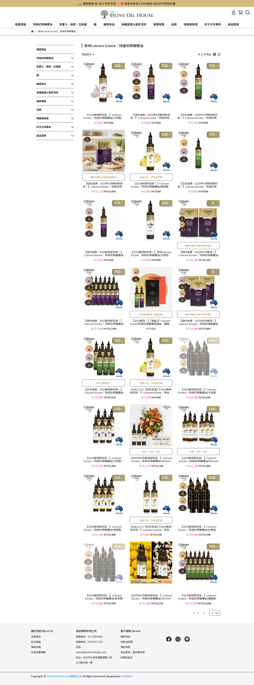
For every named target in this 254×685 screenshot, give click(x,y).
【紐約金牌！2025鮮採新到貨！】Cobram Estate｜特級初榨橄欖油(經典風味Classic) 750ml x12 (103, 322)
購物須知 (125, 636)
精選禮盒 (20, 24)
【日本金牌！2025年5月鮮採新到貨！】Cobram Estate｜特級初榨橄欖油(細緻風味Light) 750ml (198, 116)
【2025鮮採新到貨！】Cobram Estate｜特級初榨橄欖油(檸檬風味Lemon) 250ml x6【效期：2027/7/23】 (103, 528)
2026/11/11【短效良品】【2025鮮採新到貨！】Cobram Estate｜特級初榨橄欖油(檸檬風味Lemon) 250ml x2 (151, 528)
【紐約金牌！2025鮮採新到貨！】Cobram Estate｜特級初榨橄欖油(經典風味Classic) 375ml (103, 253)
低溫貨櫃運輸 (38, 652)
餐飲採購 (36, 647)
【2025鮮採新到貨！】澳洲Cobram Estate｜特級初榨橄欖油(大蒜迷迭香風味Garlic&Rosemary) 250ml (151, 253)
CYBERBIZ (126, 676)
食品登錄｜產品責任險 (133, 652)
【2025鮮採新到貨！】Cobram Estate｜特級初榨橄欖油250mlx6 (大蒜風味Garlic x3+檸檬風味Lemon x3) (198, 459)
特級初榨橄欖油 (42, 24)
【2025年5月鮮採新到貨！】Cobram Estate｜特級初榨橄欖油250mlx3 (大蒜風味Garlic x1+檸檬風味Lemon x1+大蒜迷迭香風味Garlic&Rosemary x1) (151, 459)
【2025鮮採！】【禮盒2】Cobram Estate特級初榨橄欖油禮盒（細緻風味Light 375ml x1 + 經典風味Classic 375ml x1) (151, 322)
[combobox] (88, 54)
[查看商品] (99, 82)
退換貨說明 (127, 641)
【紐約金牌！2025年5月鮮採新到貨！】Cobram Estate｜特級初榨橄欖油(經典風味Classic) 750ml (151, 116)
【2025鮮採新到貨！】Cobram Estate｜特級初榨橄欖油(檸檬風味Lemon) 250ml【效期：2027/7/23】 (151, 185)
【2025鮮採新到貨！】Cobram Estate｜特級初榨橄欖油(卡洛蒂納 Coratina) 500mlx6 (198, 391)
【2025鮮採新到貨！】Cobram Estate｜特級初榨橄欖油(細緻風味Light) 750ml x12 (198, 597)
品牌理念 (36, 636)
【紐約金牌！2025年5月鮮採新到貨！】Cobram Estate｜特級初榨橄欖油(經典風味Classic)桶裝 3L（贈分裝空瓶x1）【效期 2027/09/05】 (104, 185)
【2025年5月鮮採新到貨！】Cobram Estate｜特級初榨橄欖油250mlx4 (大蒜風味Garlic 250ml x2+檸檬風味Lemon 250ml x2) (151, 597)
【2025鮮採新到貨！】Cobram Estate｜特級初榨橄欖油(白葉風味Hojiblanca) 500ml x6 (198, 528)
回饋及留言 (127, 657)
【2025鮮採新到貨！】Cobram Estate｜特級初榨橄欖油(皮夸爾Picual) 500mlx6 (104, 597)
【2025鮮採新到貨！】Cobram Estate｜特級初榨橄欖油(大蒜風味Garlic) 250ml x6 (103, 459)
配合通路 (36, 641)
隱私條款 (125, 647)
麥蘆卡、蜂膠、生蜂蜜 (73, 24)
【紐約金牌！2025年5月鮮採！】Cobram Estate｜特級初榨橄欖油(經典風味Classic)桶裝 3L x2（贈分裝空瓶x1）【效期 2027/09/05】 (198, 253)
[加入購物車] (108, 82)
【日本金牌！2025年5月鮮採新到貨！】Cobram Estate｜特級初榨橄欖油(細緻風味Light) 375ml (198, 185)
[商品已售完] (203, 357)
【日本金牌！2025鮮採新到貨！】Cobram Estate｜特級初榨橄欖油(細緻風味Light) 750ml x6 (103, 391)
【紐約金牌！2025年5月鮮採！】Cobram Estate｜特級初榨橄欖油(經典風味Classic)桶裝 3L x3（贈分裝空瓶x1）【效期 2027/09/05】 (198, 322)
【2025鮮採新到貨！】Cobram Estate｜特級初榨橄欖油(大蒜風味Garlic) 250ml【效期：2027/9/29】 (103, 116)
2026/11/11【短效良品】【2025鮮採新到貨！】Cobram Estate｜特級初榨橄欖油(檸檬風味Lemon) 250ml (151, 391)
